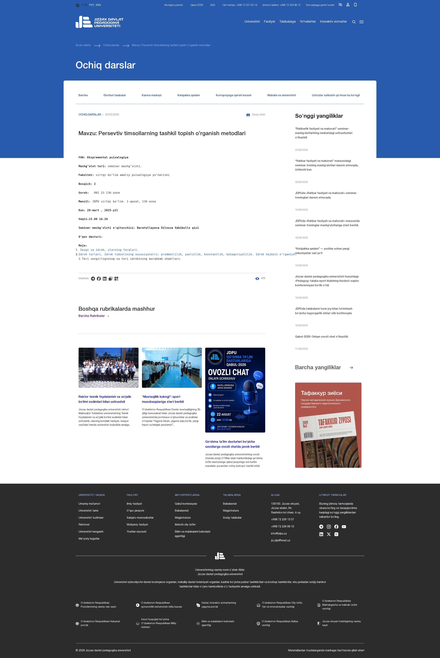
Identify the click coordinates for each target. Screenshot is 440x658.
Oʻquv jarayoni (135, 511)
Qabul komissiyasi (186, 504)
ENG (98, 5)
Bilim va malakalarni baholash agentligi (192, 534)
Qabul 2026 (197, 5)
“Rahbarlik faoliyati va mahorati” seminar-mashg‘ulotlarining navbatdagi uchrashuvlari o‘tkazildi (323, 133)
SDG (212, 5)
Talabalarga (287, 21)
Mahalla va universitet (281, 95)
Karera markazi (152, 95)
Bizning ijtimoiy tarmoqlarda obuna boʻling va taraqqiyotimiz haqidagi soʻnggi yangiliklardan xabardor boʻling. (338, 510)
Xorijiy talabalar (232, 518)
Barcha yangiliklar (318, 367)
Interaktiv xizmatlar (333, 21)
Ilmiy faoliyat (134, 504)
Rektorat (84, 525)
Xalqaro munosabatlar (140, 518)
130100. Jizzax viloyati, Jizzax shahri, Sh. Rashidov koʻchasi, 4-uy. (286, 508)
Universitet (252, 21)
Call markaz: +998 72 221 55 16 (240, 5)
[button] (340, 6)
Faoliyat (269, 21)
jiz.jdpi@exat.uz (280, 540)
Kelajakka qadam (189, 95)
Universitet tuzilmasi (91, 518)
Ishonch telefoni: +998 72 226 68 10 (282, 5)
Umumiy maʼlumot (89, 504)
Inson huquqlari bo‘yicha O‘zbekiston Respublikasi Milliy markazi (158, 623)
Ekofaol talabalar (115, 95)
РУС (91, 5)
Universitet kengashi (91, 532)
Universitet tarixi (88, 511)
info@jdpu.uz (279, 534)
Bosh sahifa (83, 45)
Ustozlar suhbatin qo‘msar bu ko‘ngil (336, 95)
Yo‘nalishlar (308, 21)
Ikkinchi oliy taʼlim (185, 525)
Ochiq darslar (111, 45)
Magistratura (183, 518)
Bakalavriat (182, 511)
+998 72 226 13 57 (282, 519)
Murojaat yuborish (173, 5)
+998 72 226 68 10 (282, 526)
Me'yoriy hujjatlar (89, 539)
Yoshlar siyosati (136, 532)
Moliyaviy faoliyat (137, 525)
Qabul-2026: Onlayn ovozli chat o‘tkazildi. (322, 337)
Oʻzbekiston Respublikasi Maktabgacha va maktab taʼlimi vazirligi (339, 605)
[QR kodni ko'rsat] (117, 279)
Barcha (83, 95)
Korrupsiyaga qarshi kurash (320, 5)
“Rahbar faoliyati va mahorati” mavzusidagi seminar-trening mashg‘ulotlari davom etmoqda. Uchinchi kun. (326, 165)
